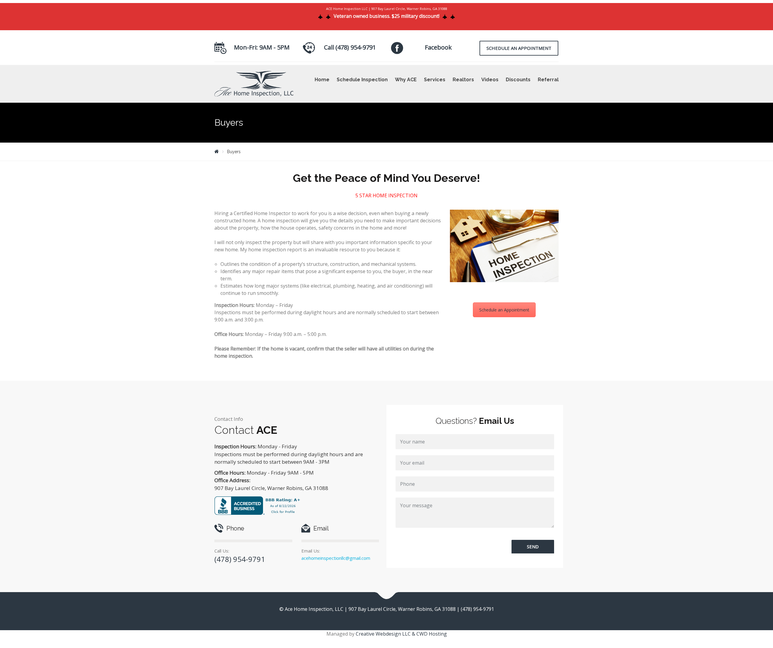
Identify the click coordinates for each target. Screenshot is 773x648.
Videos (490, 79)
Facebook (438, 47)
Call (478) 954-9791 (350, 47)
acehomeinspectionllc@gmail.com (335, 558)
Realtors (463, 79)
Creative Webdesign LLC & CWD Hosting (401, 633)
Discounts (518, 79)
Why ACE (406, 79)
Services (434, 79)
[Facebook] (397, 48)
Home (322, 79)
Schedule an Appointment (518, 48)
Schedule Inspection (362, 79)
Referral (548, 79)
